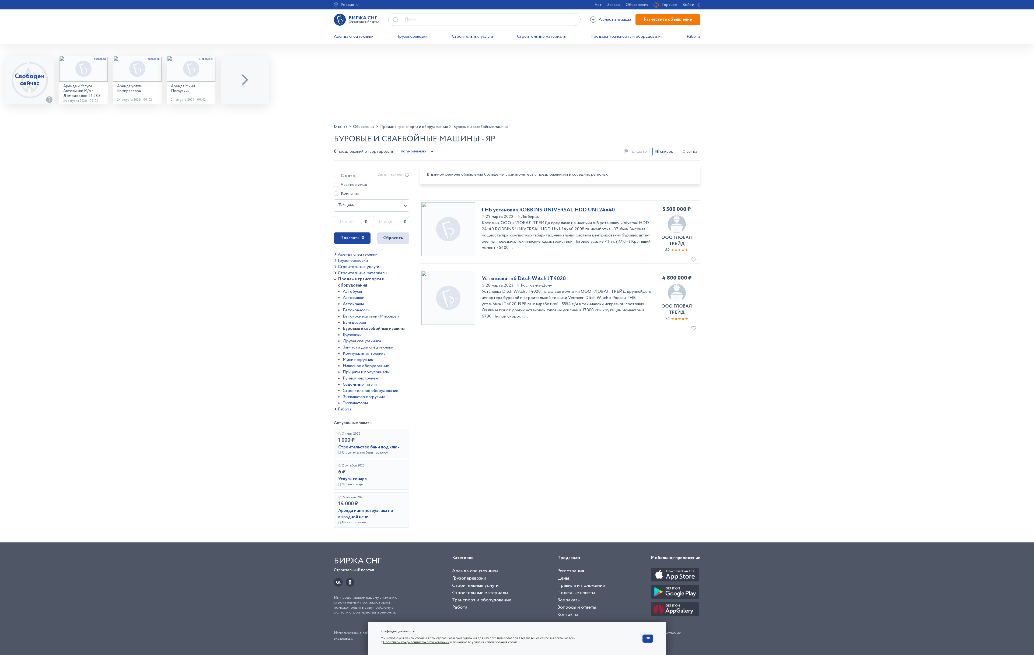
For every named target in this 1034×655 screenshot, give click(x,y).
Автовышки (353, 298)
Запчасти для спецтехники (368, 347)
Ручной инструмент (361, 378)
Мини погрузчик (358, 360)
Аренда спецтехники (353, 36)
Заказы (613, 5)
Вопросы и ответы (576, 607)
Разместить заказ (614, 19)
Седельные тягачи (360, 384)
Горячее (669, 5)
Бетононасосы (357, 310)
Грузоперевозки (413, 36)
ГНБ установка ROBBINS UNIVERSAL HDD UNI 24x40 (548, 210)
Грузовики (352, 335)
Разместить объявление (668, 19)
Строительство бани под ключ (369, 447)
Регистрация (570, 570)
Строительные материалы (541, 36)
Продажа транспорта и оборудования (626, 36)
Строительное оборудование (370, 391)
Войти (688, 5)
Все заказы (569, 600)
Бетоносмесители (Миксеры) (371, 316)
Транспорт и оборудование (481, 600)
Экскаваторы (355, 403)
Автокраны (353, 304)
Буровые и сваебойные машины (374, 329)
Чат (598, 5)
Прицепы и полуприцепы (366, 372)
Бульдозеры (354, 322)
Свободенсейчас (30, 80)
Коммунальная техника (364, 353)
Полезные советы (576, 592)
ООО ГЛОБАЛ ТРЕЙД (676, 241)
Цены (563, 578)
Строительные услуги (472, 36)
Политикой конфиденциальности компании (416, 642)
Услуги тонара (352, 479)
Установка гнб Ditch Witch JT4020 (524, 278)
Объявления (637, 5)
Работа (693, 36)
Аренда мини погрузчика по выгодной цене (365, 514)
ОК (647, 638)
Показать (352, 238)
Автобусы (352, 291)
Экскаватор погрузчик (364, 397)
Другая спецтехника (362, 341)
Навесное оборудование (366, 366)
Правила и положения (581, 585)
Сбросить (393, 238)
